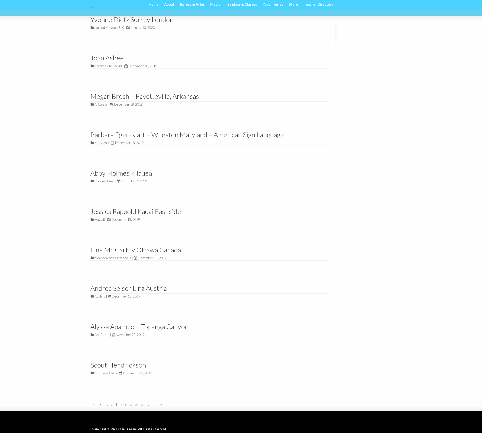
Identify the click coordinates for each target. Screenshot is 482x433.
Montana (101, 373)
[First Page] (93, 405)
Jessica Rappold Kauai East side (135, 211)
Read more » (99, 34)
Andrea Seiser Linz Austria (128, 288)
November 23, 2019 (130, 335)
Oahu (113, 373)
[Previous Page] (101, 405)
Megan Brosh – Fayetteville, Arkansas (144, 96)
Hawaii (100, 181)
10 (136, 404)
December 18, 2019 (142, 66)
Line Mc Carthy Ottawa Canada (135, 250)
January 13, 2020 (142, 27)
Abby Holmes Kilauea (121, 173)
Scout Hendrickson (118, 365)
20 (142, 404)
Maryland (102, 143)
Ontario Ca (123, 258)
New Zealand (104, 258)
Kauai (110, 181)
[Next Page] (154, 405)
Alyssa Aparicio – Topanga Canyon (139, 326)
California (102, 335)
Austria (100, 296)
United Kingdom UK (109, 27)
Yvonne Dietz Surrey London (131, 19)
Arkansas (101, 66)
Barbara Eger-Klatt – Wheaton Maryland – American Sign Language (187, 134)
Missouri (115, 66)
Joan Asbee (107, 58)
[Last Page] (161, 405)
